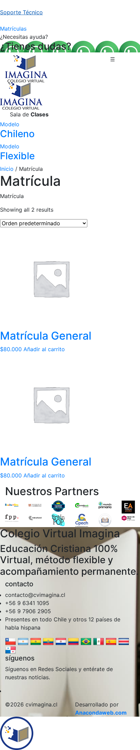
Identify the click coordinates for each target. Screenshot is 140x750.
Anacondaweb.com (101, 712)
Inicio (7, 168)
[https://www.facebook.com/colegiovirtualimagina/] (9, 690)
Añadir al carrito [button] (44, 349)
